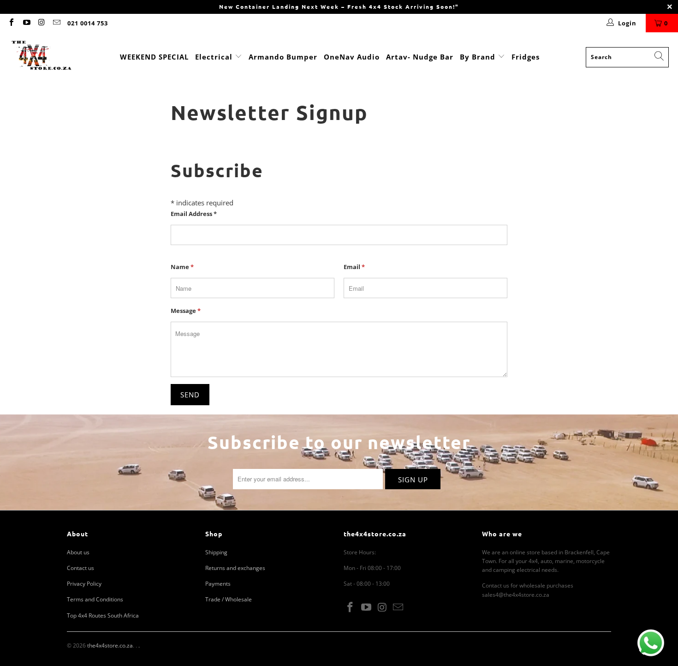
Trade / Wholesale (228, 599)
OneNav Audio (352, 56)
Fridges (525, 56)
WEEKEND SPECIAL (154, 56)
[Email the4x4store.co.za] (56, 23)
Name (182, 267)
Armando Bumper (283, 56)
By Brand (479, 56)
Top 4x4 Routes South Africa (103, 615)
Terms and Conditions (95, 599)
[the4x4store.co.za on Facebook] (11, 23)
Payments (218, 584)
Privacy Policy (84, 584)
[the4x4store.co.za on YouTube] (26, 23)
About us (78, 552)
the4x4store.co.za (110, 645)
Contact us (80, 568)
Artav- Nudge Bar (419, 56)
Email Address (194, 214)
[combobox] (627, 57)
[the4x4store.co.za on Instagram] (41, 23)
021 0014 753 (87, 23)
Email (354, 267)
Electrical (213, 56)
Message (186, 310)
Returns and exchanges (235, 568)
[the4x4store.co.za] (41, 57)
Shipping (216, 552)
